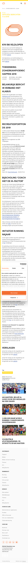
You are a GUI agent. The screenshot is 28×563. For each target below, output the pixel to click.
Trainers (4, 462)
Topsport (4, 454)
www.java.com (6, 96)
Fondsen (4, 512)
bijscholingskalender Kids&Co (10, 217)
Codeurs (24, 561)
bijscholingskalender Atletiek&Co (11, 215)
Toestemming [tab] (5, 268)
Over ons (4, 524)
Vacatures (4, 527)
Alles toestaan (14, 292)
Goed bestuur (5, 535)
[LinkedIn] (13, 542)
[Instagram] (6, 542)
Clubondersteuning (7, 520)
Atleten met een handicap (8, 459)
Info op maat (5, 480)
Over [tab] (23, 268)
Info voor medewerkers (8, 517)
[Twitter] (10, 542)
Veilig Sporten (5, 467)
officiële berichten (7, 372)
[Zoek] (21, 3)
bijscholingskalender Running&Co (11, 218)
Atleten (4, 457)
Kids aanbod (5, 492)
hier (4, 117)
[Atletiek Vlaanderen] (3, 3)
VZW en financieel (6, 515)
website (9, 54)
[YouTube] (16, 542)
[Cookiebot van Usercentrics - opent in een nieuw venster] (20, 264)
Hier (3, 139)
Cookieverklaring (6, 561)
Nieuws (3, 8)
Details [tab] (14, 268)
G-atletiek (4, 477)
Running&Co (5, 471)
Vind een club (5, 530)
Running (4, 474)
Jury (3, 465)
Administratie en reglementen (9, 510)
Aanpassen (13, 297)
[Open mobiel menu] (25, 3)
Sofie (9, 223)
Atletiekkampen (6, 495)
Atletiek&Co (5, 451)
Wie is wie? (5, 532)
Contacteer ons (6, 538)
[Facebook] (3, 542)
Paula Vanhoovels (12, 172)
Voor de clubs (6, 506)
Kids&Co (4, 489)
